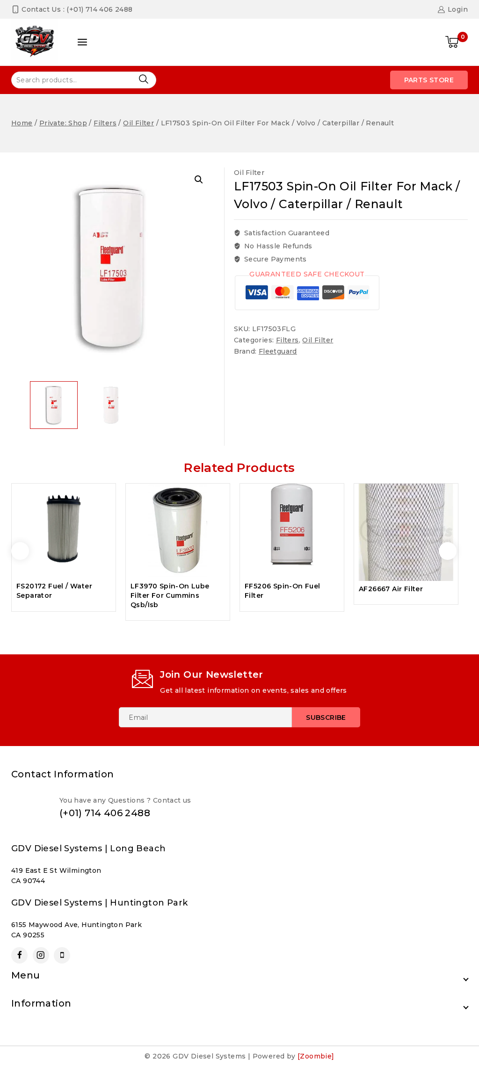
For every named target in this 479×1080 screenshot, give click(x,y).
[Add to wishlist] (100, 496)
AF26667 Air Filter (391, 589)
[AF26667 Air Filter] (406, 532)
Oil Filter (249, 172)
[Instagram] (41, 955)
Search (143, 79)
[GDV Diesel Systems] (34, 42)
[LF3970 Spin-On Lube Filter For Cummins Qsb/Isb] (178, 531)
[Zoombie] (316, 1056)
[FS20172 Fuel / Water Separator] (63, 531)
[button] (198, 179)
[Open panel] (82, 42)
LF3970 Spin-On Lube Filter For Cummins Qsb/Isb (170, 595)
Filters (287, 340)
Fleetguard (278, 351)
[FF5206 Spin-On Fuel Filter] (292, 531)
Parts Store (429, 80)
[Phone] (62, 955)
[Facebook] (19, 955)
